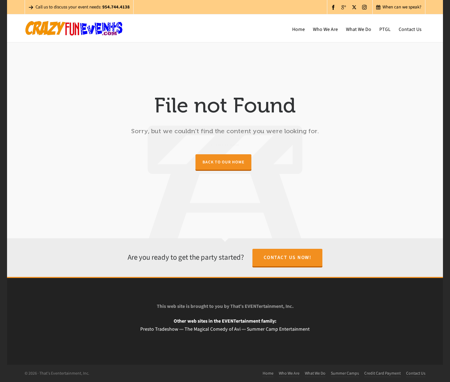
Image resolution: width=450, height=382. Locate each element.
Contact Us (415, 373)
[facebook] (334, 7)
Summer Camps (345, 373)
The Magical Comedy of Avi (212, 329)
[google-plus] (344, 7)
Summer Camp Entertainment (278, 329)
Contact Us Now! (287, 257)
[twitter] (355, 7)
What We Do (315, 373)
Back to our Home (223, 162)
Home (268, 373)
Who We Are (289, 373)
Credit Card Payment (382, 373)
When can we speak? (402, 7)
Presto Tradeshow (159, 329)
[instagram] (365, 7)
